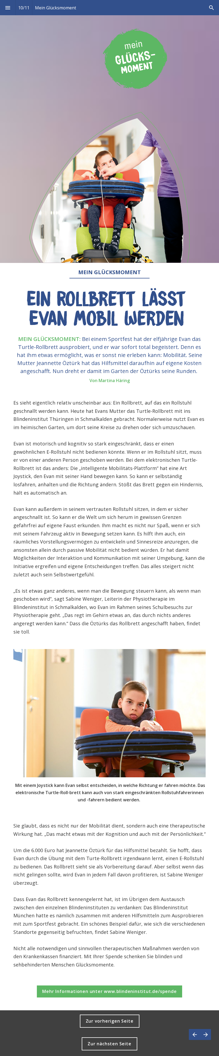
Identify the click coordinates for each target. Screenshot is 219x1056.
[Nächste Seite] (205, 1034)
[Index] (7, 7)
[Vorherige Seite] (194, 1034)
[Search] (211, 7)
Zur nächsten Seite (109, 1044)
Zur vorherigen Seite (110, 1021)
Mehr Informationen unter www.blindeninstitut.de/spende (109, 991)
